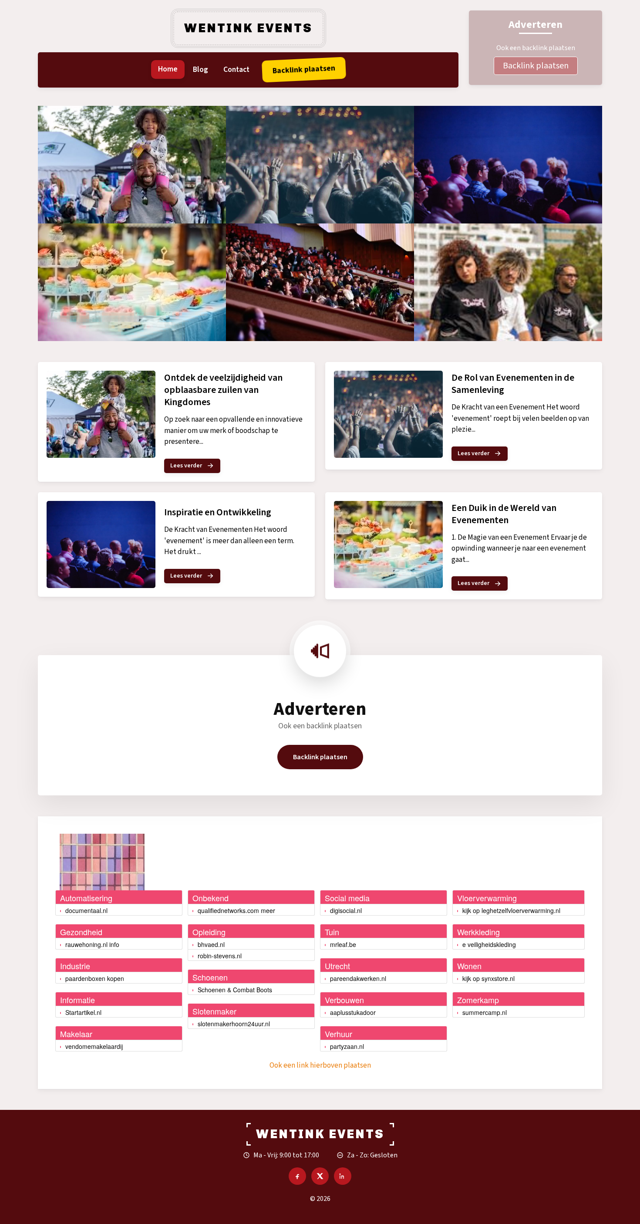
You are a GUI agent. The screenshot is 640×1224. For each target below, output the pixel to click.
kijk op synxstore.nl (488, 978)
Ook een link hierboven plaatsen (320, 1065)
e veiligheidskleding (489, 944)
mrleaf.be (343, 944)
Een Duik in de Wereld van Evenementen (503, 514)
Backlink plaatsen (536, 66)
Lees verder (186, 465)
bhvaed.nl (211, 944)
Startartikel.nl (83, 1012)
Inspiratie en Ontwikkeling (217, 512)
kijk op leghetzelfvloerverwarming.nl (511, 910)
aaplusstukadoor (353, 1012)
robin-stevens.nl (220, 955)
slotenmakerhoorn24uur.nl (234, 1023)
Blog (200, 69)
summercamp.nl (484, 1012)
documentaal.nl (86, 910)
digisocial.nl (346, 910)
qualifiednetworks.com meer (236, 910)
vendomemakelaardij (94, 1046)
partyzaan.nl (347, 1046)
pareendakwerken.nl (358, 978)
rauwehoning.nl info (92, 944)
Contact (236, 69)
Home (168, 69)
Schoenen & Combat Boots (235, 989)
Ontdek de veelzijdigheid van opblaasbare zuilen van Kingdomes (223, 390)
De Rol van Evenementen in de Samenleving (512, 384)
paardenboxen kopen (94, 978)
